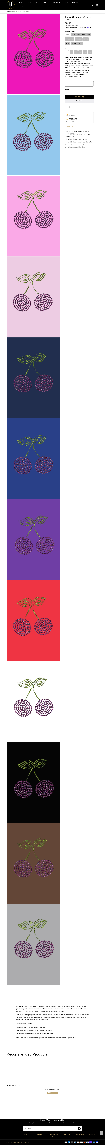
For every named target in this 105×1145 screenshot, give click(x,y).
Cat (36, 2)
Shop (20, 2)
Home (8, 11)
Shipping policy (75, 121)
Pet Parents (55, 2)
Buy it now (79, 101)
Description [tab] (69, 126)
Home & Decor (22, 7)
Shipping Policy (80, 1134)
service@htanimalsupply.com (73, 76)
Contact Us (91, 1134)
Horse (44, 2)
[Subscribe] (79, 1128)
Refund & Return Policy (54, 1135)
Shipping (67, 25)
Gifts (65, 2)
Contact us (68, 121)
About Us (26, 1134)
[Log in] (92, 4)
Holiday (74, 2)
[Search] (88, 4)
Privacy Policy (66, 1134)
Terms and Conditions (39, 1135)
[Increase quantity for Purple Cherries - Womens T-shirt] (78, 93)
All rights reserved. (25, 1142)
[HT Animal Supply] (10, 5)
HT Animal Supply (15, 1142)
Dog (28, 2)
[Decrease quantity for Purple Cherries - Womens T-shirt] (67, 93)
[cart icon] (97, 4)
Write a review (52, 1093)
